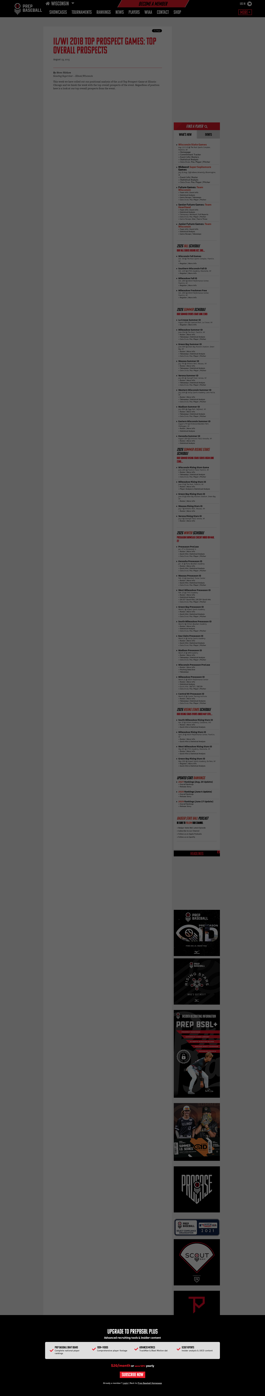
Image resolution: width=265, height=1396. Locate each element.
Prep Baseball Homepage (150, 1383)
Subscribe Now (132, 1375)
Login (125, 1383)
